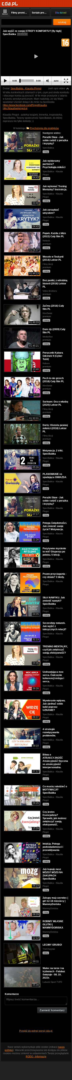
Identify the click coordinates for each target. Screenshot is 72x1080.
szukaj (62, 22)
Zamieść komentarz (52, 1010)
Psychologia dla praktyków (44, 128)
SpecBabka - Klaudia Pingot (26, 88)
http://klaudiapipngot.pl (15, 108)
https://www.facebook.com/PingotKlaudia (25, 105)
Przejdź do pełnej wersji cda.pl (36, 1030)
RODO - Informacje (36, 1056)
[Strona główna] (10, 3)
